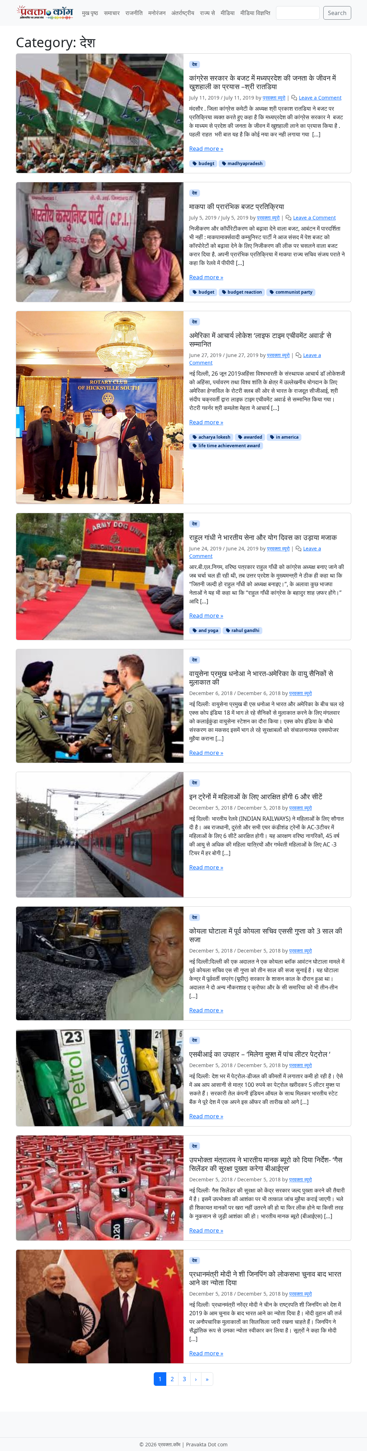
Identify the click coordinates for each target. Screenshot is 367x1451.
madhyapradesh (245, 163)
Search (337, 13)
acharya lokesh (213, 437)
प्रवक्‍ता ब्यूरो (274, 97)
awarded (252, 437)
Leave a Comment (320, 97)
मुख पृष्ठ (90, 13)
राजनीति (134, 13)
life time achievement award (228, 446)
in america (287, 437)
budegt (205, 163)
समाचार (112, 13)
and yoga (207, 630)
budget (205, 292)
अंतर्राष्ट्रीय (182, 13)
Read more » (206, 149)
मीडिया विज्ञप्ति (255, 13)
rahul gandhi (244, 630)
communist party (294, 292)
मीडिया (228, 13)
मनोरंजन (157, 13)
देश (194, 64)
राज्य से (207, 13)
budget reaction (244, 292)
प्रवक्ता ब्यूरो (300, 693)
